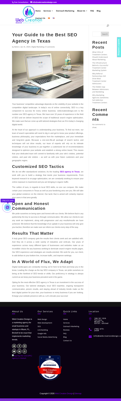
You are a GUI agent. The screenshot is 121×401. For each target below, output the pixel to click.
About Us (81, 11)
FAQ (92, 11)
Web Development (45, 323)
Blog (98, 11)
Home (38, 11)
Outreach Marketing (65, 11)
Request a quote (118, 47)
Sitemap (77, 393)
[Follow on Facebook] (19, 346)
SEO (39, 326)
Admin (16, 47)
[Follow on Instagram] (24, 346)
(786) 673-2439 (99, 330)
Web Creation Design (64, 393)
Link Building (43, 330)
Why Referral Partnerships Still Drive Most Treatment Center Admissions (99, 78)
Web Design (42, 319)
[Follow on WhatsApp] (24, 351)
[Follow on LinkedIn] (19, 351)
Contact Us (40, 18)
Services (47, 11)
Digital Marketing (38, 47)
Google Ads (42, 334)
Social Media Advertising (47, 337)
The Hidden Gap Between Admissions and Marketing (100, 89)
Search (105, 34)
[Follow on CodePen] (14, 346)
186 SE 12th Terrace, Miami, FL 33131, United (101, 320)
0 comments (50, 47)
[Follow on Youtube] (14, 351)
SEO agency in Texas (70, 172)
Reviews (66, 330)
